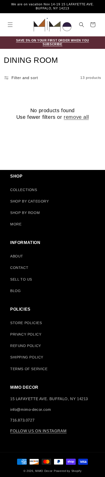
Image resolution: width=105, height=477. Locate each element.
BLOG (15, 291)
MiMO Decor (44, 470)
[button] (10, 24)
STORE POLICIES (26, 323)
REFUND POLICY (25, 346)
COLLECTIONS (23, 190)
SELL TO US (21, 279)
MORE (15, 224)
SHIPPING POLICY (26, 357)
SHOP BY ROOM (25, 213)
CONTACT (19, 268)
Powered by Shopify (68, 470)
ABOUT (16, 256)
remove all (76, 117)
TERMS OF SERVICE (29, 369)
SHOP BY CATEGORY (29, 201)
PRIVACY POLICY (25, 334)
